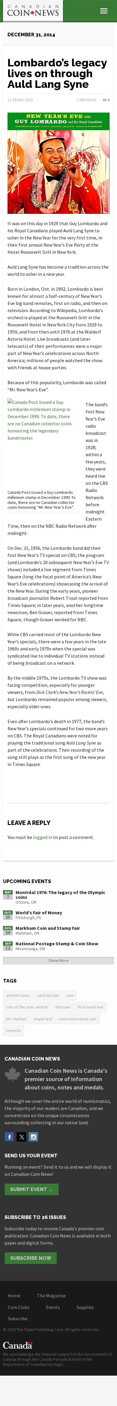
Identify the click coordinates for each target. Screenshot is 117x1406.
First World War (91, 1007)
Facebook (9, 1137)
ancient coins (18, 995)
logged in (42, 837)
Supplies (85, 1307)
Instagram (33, 1137)
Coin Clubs (18, 1307)
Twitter (21, 1137)
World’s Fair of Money (39, 912)
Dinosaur (63, 1007)
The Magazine (51, 1295)
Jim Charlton (16, 1019)
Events (53, 1307)
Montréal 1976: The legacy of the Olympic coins (60, 894)
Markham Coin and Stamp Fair (48, 928)
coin (70, 995)
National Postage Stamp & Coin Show (57, 943)
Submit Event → (31, 1189)
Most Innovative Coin (78, 1019)
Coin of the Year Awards (27, 1007)
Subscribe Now (30, 1258)
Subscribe (18, 1318)
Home (14, 1295)
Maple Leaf (43, 1019)
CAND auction (48, 995)
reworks (13, 1030)
